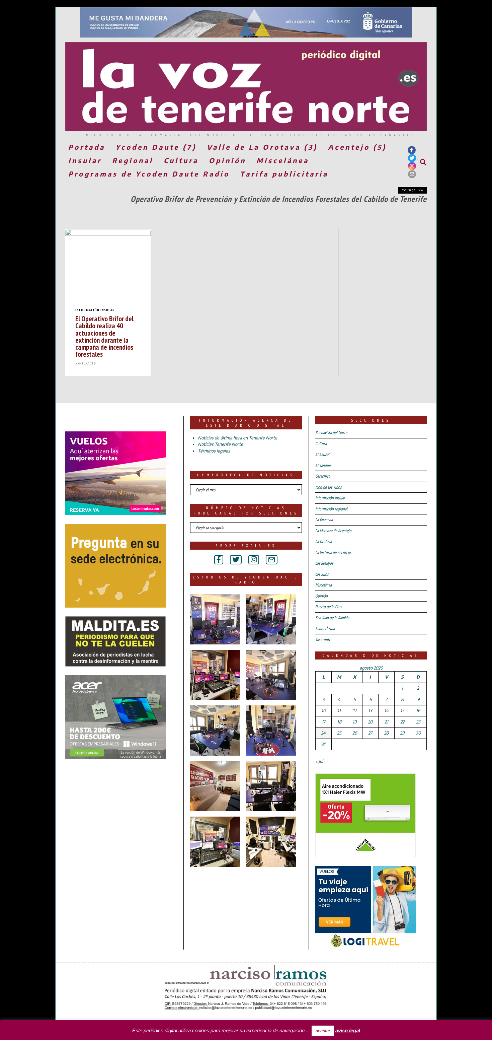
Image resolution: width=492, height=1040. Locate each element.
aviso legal (347, 1030)
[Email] (412, 174)
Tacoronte (323, 639)
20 (370, 721)
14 (386, 710)
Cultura (181, 160)
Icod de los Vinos (328, 487)
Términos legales (214, 451)
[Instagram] (412, 166)
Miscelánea (282, 160)
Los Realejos (324, 563)
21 (386, 721)
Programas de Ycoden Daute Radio (149, 173)
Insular (85, 160)
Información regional (331, 509)
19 (354, 721)
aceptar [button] (323, 1030)
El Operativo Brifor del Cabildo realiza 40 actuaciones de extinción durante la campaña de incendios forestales (104, 336)
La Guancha (324, 520)
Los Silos (321, 574)
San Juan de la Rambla (332, 618)
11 (339, 710)
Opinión (227, 160)
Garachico (322, 476)
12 (354, 710)
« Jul (319, 761)
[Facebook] (412, 150)
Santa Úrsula (325, 628)
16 (418, 710)
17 (323, 721)
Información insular (95, 310)
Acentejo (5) (357, 147)
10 (323, 710)
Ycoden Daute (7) (155, 147)
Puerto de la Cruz (328, 607)
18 (339, 721)
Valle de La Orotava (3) (262, 147)
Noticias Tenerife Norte (220, 444)
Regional (132, 160)
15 (402, 710)
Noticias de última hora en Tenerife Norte (237, 437)
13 (370, 710)
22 (402, 721)
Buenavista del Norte (331, 432)
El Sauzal (322, 454)
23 (418, 721)
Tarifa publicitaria (284, 173)
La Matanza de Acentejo (333, 531)
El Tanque (322, 465)
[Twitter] (412, 158)
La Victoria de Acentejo (333, 552)
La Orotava (323, 541)
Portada (86, 147)
